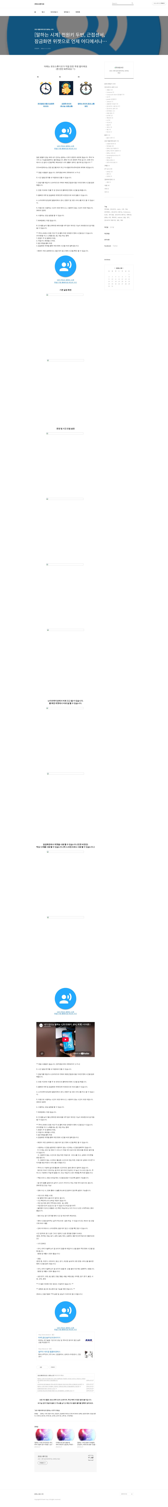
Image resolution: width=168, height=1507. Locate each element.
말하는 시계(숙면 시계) (127, 1488)
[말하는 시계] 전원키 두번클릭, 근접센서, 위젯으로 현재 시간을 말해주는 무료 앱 (58, 1386)
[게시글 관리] (46, 1367)
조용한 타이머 (66, 103)
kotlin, (106, 215)
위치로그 (67, 12)
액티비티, (114, 217)
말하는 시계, (107, 217)
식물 (106, 185)
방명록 (78, 12)
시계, (123, 209)
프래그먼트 (110, 113)
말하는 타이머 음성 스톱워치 (86, 105)
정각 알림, (111, 215)
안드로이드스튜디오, (120, 215)
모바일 (110, 172)
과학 (109, 174)
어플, (121, 220)
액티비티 (110, 118)
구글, (126, 209)
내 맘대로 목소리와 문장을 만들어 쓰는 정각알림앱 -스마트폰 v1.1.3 (54, 1390)
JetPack (110, 101)
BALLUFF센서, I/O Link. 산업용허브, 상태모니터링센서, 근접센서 (59, 1355)
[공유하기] (43, 1367)
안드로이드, (113, 209)
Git (108, 97)
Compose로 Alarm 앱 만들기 (115, 94)
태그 (43, 12)
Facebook (107, 246)
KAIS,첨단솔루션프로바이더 (49, 1337)
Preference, (127, 212)
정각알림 (110, 146)
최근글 (106, 227)
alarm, (119, 209)
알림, (124, 217)
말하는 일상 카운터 (113, 148)
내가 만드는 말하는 (63, 146)
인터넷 (109, 176)
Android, (120, 217)
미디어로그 (54, 12)
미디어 (109, 122)
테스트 (109, 132)
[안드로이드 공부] (111, 87)
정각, (128, 217)
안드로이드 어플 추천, (110, 220)
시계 (72, 146)
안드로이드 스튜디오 (113, 106)
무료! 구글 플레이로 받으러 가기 (65, 149)
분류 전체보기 (110, 84)
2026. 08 (119, 268)
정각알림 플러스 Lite (127, 1491)
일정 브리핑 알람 (112, 162)
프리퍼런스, (107, 212)
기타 (106, 189)
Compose (110, 92)
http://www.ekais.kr (44, 1335)
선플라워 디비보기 (112, 104)
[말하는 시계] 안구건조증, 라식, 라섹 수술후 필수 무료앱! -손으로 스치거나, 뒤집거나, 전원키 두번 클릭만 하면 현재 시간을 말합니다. (61, 1379)
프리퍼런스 (111, 111)
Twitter (115, 246)
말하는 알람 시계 (38, 1494)
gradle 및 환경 (111, 99)
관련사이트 (124, 1494)
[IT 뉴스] (108, 169)
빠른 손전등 (111, 160)
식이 (106, 192)
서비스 (109, 127)
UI (108, 120)
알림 (109, 125)
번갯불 (109, 158)
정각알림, (106, 209)
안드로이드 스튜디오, (117, 212)
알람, (118, 220)
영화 (109, 182)
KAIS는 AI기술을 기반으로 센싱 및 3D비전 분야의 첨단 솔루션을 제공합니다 (59, 1341)
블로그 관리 (111, 138)
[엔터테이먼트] (109, 179)
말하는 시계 (51, 1375)
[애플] (107, 166)
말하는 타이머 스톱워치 (114, 151)
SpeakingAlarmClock (113, 155)
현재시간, (129, 215)
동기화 (110, 115)
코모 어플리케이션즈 (42, 1375)
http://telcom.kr (43, 1349)
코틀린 (110, 90)
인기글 (112, 227)
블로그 (107, 135)
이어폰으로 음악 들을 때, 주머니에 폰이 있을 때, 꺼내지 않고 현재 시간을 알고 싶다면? (59, 1384)
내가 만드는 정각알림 (127, 1485)
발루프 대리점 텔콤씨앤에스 (49, 1352)
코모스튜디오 (39, 4)
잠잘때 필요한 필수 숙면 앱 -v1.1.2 (46, 1388)
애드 (109, 129)
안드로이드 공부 (112, 108)
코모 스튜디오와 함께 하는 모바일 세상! (49, 1459)
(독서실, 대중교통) (66, 106)
